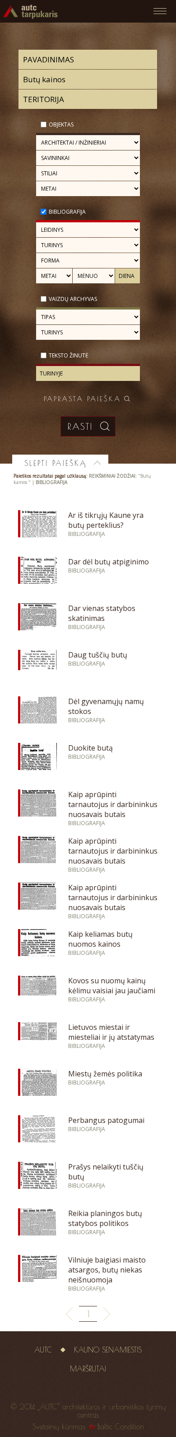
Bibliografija (67, 212)
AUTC (43, 1350)
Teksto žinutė (68, 355)
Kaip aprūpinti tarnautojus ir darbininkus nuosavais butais (112, 804)
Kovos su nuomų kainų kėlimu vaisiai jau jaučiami (111, 986)
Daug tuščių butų (97, 655)
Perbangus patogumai (106, 1120)
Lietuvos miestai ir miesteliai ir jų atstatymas (111, 1032)
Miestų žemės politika (105, 1074)
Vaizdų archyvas (73, 299)
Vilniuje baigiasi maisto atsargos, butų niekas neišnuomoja (107, 1270)
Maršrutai (88, 1369)
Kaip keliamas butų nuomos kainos (100, 939)
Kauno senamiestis (108, 1350)
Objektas (61, 124)
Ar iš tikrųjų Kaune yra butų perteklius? (106, 520)
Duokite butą (90, 748)
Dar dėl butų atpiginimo (108, 562)
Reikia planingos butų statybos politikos (105, 1218)
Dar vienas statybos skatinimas (101, 613)
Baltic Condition (120, 1427)
